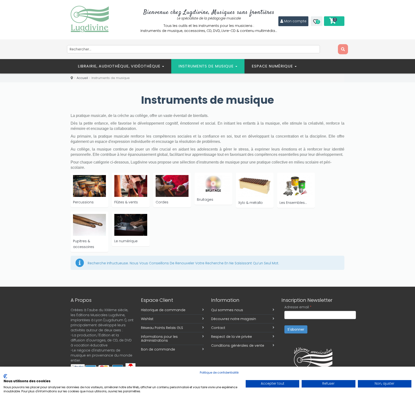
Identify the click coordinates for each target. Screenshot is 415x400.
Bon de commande (158, 349)
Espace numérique (273, 66)
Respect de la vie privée (231, 336)
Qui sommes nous (227, 310)
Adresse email (297, 307)
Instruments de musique (206, 66)
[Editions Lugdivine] (90, 19)
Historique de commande (163, 310)
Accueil (82, 78)
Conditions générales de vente (237, 345)
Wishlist (147, 318)
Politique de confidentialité (219, 372)
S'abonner (295, 329)
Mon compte (295, 21)
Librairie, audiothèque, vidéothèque (120, 66)
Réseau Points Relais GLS (162, 327)
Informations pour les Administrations (159, 338)
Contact (218, 327)
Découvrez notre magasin (233, 318)
